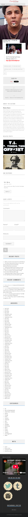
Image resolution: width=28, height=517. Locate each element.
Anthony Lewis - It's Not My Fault (12, 66)
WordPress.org (8, 451)
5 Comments (14, 167)
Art (5, 408)
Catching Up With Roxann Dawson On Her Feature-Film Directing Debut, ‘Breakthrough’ (13, 268)
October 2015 (8, 359)
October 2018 (8, 315)
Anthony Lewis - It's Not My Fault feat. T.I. (13, 70)
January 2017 (7, 337)
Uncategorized (8, 433)
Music (6, 427)
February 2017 (8, 336)
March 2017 (7, 334)
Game (6, 423)
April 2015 (7, 368)
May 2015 (7, 366)
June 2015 (7, 365)
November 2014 (8, 375)
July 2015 (7, 363)
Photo (6, 429)
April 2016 (7, 350)
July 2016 (7, 346)
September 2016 (8, 343)
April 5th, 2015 (7, 184)
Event (6, 416)
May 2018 (7, 321)
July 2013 (7, 389)
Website (6, 234)
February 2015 (8, 370)
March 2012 (7, 398)
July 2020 (7, 310)
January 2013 (7, 395)
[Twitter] (8, 490)
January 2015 (7, 372)
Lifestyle (7, 424)
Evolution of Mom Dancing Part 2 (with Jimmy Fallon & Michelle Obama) (13, 90)
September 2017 (8, 327)
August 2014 (7, 379)
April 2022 (7, 308)
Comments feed (8, 449)
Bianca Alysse (10, 150)
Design (6, 415)
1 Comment (14, 152)
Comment (6, 208)
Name (5, 224)
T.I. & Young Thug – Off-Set (14, 148)
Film (6, 421)
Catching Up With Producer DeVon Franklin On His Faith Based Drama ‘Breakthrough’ (13, 274)
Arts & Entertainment (10, 410)
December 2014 (8, 373)
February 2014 (8, 385)
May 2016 (7, 349)
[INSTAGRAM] (8, 500)
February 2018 (8, 324)
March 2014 (7, 384)
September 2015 (8, 360)
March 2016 (7, 352)
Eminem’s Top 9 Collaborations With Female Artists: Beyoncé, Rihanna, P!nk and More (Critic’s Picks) (14, 291)
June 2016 (7, 347)
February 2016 (8, 353)
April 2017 (7, 333)
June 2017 (7, 330)
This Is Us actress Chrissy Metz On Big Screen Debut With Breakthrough (12, 271)
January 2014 (7, 386)
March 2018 (7, 323)
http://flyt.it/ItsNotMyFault (12, 60)
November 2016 (8, 340)
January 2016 (7, 355)
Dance (6, 413)
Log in (6, 446)
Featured (7, 419)
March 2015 (7, 369)
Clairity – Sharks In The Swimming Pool (14, 97)
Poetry (6, 430)
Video (6, 435)
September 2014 (8, 378)
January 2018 (7, 326)
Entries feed (7, 448)
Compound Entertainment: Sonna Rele (16, 288)
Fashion (7, 418)
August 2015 (7, 362)
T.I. (5, 73)
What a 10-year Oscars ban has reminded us (15, 261)
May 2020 (7, 312)
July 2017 (7, 328)
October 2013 (8, 388)
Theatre (7, 432)
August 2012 (7, 397)
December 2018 (8, 314)
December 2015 (8, 356)
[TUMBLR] (17, 490)
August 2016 (7, 344)
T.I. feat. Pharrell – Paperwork (14, 163)
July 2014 (7, 381)
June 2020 (7, 311)
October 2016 (8, 341)
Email (16, 224)
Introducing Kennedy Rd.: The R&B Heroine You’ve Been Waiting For (13, 294)
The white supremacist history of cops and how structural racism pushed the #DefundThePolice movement (13, 264)
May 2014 (7, 382)
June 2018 (7, 320)
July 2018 (7, 318)
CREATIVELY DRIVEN (10, 412)
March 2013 (7, 392)
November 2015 (8, 357)
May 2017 (7, 331)
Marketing (7, 426)
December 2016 (8, 339)
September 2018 (8, 317)
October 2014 (8, 376)
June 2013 (7, 391)
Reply (8, 191)
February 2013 (8, 394)
